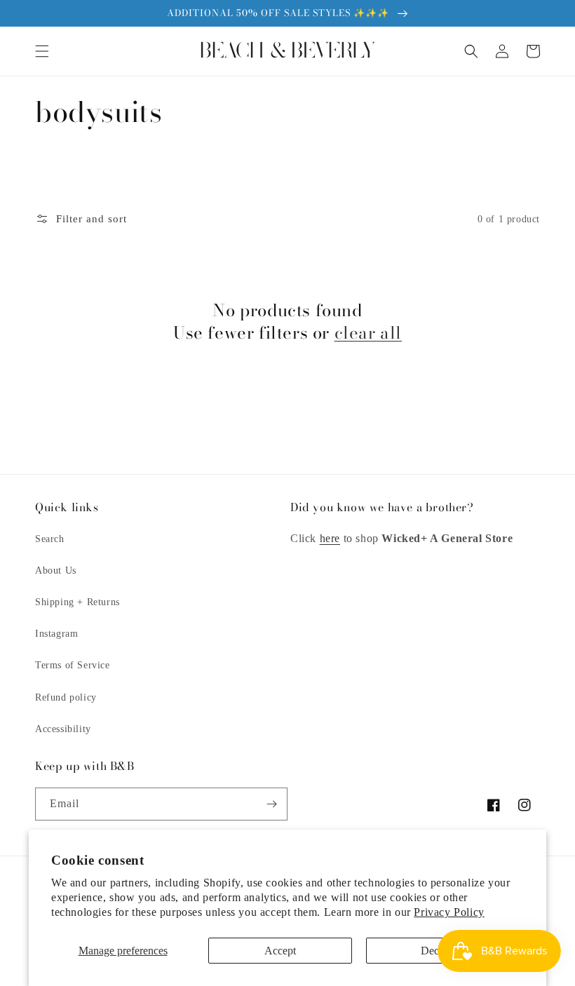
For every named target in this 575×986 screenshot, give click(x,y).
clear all (368, 333)
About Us (55, 570)
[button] (42, 51)
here (330, 538)
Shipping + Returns (77, 602)
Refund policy (66, 697)
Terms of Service (72, 665)
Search (50, 539)
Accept (280, 951)
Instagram (56, 633)
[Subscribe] (271, 804)
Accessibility (63, 729)
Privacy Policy (449, 912)
